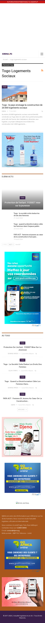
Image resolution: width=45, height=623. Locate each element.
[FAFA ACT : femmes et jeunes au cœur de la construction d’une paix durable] (7, 237)
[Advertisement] (22, 27)
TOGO (5, 87)
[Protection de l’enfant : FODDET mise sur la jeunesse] (22, 196)
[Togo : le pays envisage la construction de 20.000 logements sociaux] (14, 93)
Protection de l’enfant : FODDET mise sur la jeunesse (22, 204)
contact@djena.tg (13, 530)
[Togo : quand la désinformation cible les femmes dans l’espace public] (7, 227)
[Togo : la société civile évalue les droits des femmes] (7, 216)
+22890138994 (21, 528)
